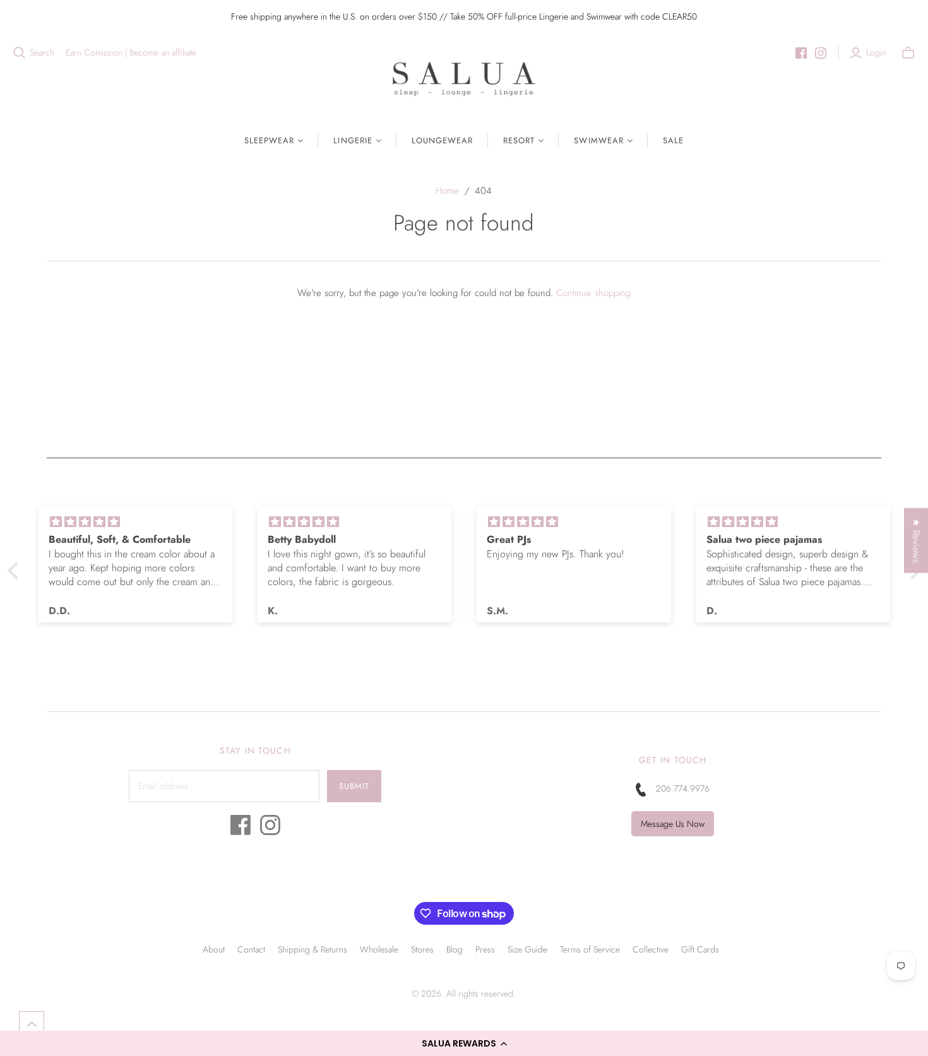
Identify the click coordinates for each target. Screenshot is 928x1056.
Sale (673, 140)
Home (447, 191)
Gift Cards (700, 949)
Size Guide (527, 949)
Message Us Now (673, 823)
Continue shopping (593, 293)
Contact (251, 949)
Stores (422, 949)
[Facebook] (801, 53)
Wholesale (379, 949)
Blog (454, 949)
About (214, 949)
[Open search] (19, 53)
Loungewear (442, 140)
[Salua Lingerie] (464, 78)
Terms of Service (590, 949)
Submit (354, 786)
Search (42, 53)
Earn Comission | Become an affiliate (131, 53)
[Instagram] (820, 53)
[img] (135, 522)
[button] (464, 1043)
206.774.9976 (683, 788)
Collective (651, 949)
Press (485, 949)
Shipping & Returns (312, 949)
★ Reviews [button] (916, 540)
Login (876, 53)
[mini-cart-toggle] (908, 53)
